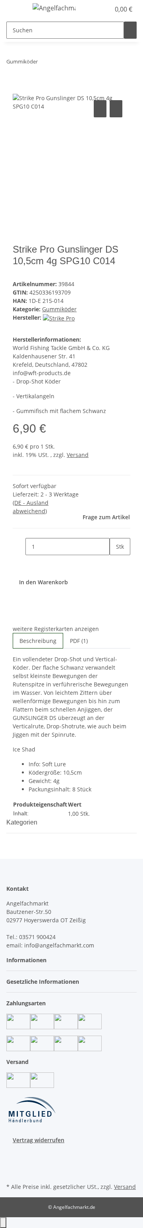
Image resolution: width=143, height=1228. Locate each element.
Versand (78, 455)
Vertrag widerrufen (38, 1140)
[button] (95, 9)
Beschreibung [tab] (37, 641)
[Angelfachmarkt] (54, 8)
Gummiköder (59, 309)
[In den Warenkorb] (19, 89)
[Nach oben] (3, 1222)
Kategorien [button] (22, 822)
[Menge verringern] (19, 546)
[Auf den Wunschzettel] (116, 108)
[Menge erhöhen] (116, 563)
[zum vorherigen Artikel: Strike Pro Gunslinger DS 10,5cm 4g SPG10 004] (44, 63)
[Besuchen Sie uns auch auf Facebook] (12, 1153)
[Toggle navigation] (16, 9)
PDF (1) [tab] (79, 641)
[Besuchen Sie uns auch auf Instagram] (12, 1162)
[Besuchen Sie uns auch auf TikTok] (12, 1171)
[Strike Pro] (59, 317)
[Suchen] (130, 30)
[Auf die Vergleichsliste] (100, 108)
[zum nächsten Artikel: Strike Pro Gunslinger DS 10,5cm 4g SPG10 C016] (58, 63)
